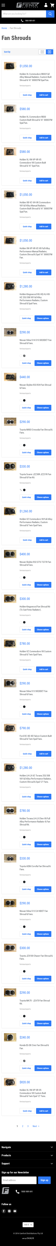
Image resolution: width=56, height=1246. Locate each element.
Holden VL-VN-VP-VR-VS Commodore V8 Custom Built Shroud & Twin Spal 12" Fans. (33, 1093)
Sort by (7, 52)
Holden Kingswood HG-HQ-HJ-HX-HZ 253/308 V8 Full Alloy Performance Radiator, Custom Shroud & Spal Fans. (35, 299)
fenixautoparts (25, 86)
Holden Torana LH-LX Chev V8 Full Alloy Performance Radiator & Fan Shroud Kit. (35, 821)
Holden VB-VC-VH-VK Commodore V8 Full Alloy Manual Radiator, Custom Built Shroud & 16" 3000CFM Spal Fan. (36, 207)
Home (4, 28)
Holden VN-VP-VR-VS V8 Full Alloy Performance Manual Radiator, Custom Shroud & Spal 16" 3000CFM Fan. (36, 253)
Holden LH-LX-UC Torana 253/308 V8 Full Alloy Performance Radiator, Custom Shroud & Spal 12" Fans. (35, 778)
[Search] (50, 14)
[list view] (49, 51)
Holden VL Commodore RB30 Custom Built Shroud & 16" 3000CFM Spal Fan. (36, 119)
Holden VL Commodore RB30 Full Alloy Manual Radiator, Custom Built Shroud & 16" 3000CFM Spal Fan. (35, 77)
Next (35, 1126)
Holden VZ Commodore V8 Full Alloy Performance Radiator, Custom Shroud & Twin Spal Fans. (36, 522)
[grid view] (42, 51)
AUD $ (26, 1225)
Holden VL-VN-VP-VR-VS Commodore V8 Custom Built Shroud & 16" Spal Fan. (33, 162)
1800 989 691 (30, 20)
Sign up (44, 1180)
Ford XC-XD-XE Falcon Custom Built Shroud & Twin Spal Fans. (36, 738)
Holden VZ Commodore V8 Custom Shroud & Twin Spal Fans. (35, 653)
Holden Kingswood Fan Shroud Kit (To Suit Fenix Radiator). (35, 608)
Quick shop (27, 95)
